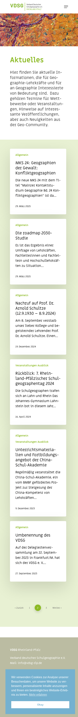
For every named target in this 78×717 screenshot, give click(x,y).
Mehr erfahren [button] (38, 694)
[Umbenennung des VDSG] (38, 551)
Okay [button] (40, 704)
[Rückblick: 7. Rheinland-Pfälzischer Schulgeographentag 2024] (38, 392)
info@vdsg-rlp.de (30, 663)
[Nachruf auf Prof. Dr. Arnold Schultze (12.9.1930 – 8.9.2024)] (38, 322)
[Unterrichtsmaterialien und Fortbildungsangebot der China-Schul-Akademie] (38, 473)
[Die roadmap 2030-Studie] (38, 252)
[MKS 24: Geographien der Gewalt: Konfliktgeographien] (38, 181)
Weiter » (57, 607)
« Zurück (19, 607)
